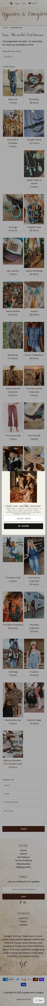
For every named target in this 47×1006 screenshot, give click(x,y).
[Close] (33, 505)
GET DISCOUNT (23, 526)
